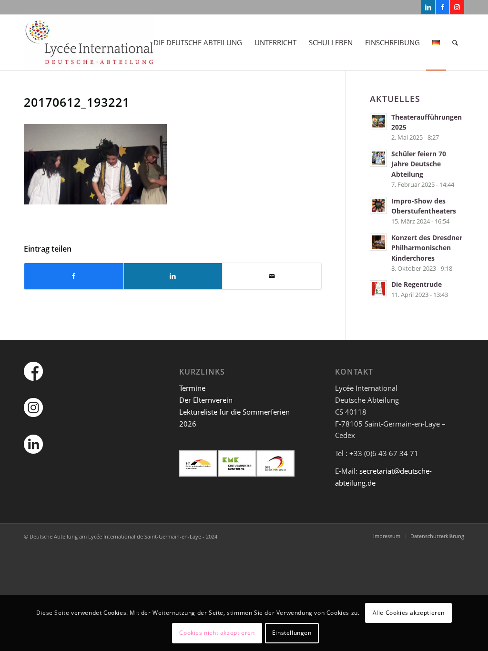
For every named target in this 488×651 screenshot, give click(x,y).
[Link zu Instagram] (457, 7)
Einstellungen (292, 633)
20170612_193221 (77, 102)
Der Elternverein (206, 400)
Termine (192, 388)
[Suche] (455, 42)
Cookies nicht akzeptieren (216, 633)
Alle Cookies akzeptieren (409, 613)
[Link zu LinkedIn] (428, 7)
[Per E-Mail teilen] (272, 276)
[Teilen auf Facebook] (73, 276)
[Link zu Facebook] (442, 7)
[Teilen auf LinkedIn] (173, 276)
